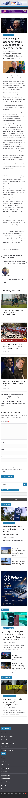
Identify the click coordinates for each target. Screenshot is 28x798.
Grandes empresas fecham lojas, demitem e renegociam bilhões (19, 655)
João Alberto (13, 51)
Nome (3, 442)
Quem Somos (5, 733)
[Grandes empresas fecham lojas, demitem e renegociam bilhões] (6, 656)
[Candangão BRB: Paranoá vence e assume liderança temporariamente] (14, 295)
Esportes (3, 785)
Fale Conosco (5, 747)
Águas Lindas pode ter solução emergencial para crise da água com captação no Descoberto (18, 551)
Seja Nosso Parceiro (7, 736)
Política (3, 758)
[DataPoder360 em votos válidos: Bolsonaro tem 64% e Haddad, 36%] (14, 358)
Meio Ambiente (5, 782)
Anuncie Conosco (6, 740)
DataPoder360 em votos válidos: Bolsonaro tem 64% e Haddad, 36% (14, 383)
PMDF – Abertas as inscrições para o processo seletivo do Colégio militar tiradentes (13, 346)
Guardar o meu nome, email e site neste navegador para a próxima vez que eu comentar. (12, 469)
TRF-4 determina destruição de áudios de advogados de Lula (14, 256)
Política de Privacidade (7, 743)
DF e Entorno (11, 523)
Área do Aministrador (7, 750)
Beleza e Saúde (5, 775)
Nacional (3, 761)
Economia (11, 35)
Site (2, 457)
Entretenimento (12, 695)
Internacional (5, 765)
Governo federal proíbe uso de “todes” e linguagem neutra (12, 702)
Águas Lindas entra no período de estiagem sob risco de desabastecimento (13, 530)
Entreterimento (5, 778)
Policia (3, 789)
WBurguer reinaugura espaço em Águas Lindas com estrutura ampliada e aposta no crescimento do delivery (18, 667)
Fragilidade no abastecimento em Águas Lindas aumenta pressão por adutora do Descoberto (19, 562)
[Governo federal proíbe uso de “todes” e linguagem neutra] (14, 687)
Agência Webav (7, 795)
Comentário (5, 422)
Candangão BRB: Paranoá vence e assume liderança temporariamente (14, 312)
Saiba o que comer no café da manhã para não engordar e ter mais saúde (14, 262)
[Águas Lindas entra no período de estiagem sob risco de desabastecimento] (14, 514)
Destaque (5, 35)
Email (3, 449)
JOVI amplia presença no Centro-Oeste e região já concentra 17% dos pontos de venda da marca (14, 635)
